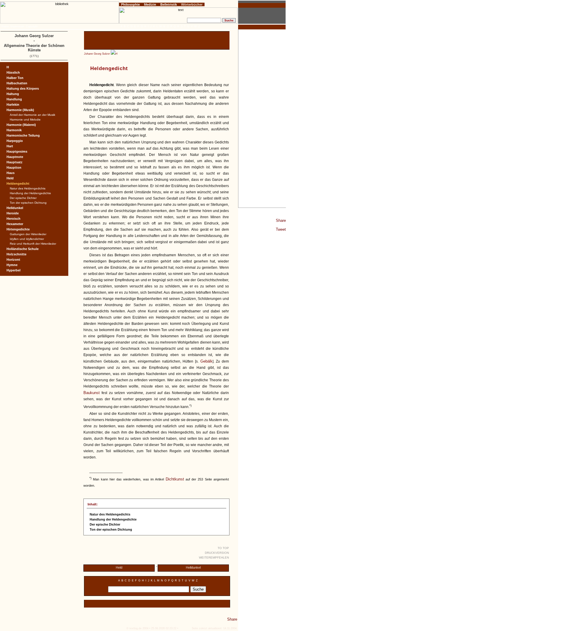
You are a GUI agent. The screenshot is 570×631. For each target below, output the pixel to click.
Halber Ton (15, 78)
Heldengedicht (18, 183)
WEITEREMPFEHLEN (214, 557)
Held (119, 567)
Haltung (13, 94)
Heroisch (13, 218)
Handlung (14, 99)
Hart (10, 146)
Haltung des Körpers (23, 88)
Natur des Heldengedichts (27, 188)
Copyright (32, 26)
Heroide (13, 213)
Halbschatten (17, 83)
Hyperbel (13, 270)
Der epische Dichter (23, 198)
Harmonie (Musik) (20, 110)
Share (281, 220)
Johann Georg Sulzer (97, 53)
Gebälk (206, 361)
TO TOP (223, 548)
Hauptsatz (15, 162)
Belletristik (168, 4)
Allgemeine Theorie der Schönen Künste (34, 47)
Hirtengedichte (18, 229)
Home (5, 26)
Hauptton (14, 167)
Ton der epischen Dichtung (28, 202)
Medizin (150, 4)
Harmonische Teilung (23, 135)
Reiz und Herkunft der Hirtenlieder (33, 243)
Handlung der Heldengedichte (30, 193)
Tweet (281, 229)
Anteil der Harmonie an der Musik (32, 114)
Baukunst (91, 392)
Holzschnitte (16, 254)
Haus (11, 173)
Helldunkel (193, 567)
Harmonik (14, 130)
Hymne (12, 265)
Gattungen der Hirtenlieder (28, 234)
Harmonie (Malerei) (21, 124)
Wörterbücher (191, 4)
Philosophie (130, 4)
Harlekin (13, 104)
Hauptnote (15, 157)
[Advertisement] (262, 118)
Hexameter (15, 224)
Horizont (13, 259)
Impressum (17, 26)
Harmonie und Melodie (25, 119)
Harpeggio (15, 141)
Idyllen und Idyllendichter (27, 239)
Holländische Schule (23, 249)
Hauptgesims (17, 151)
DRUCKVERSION (217, 552)
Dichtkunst (175, 479)
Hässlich (13, 72)
